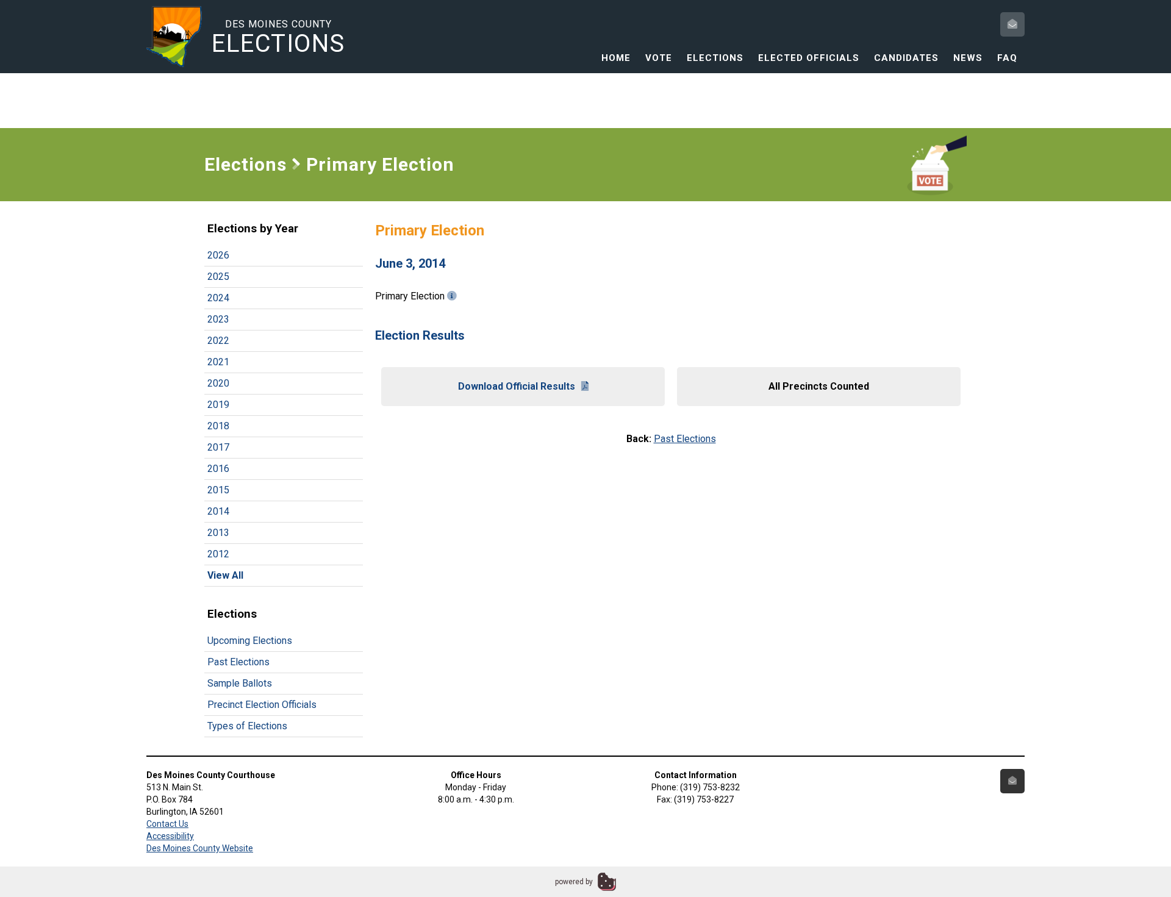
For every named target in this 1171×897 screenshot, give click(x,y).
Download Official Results (516, 386)
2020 (218, 383)
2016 (218, 468)
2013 (218, 532)
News (968, 57)
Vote (658, 57)
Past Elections (238, 662)
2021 (218, 362)
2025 (218, 276)
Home (616, 57)
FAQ (1007, 57)
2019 (218, 404)
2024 (218, 298)
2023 (218, 319)
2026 (218, 255)
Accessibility (170, 836)
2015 (218, 490)
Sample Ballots (239, 683)
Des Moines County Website (199, 848)
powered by (574, 881)
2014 (218, 511)
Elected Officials (808, 57)
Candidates (906, 57)
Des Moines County (278, 37)
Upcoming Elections (249, 640)
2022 (218, 340)
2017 (218, 447)
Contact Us (167, 824)
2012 (218, 554)
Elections (715, 57)
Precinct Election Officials (262, 704)
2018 (218, 426)
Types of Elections (247, 726)
